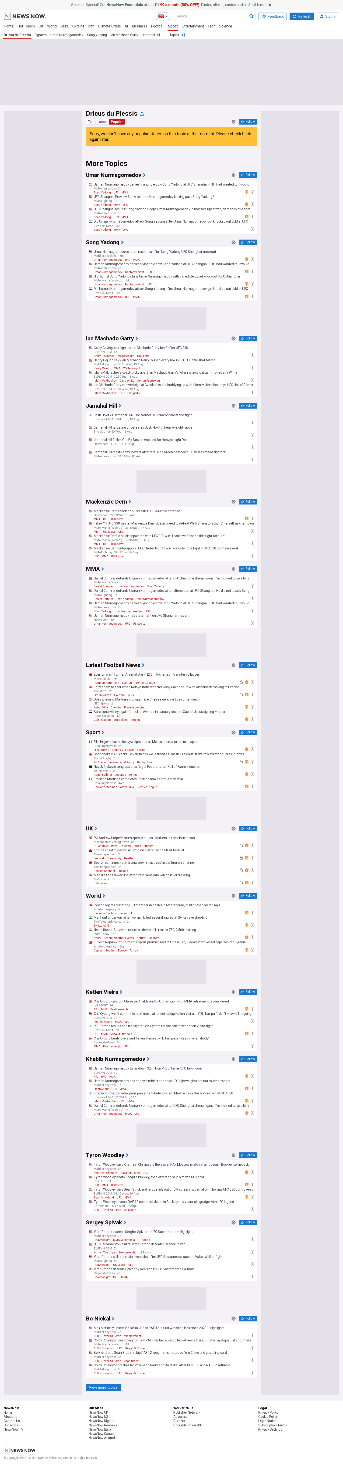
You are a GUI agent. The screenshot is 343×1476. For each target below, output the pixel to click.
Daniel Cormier (103, 586)
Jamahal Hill (151, 35)
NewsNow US (98, 1416)
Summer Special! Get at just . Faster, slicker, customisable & (168, 5)
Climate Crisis (109, 26)
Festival (99, 858)
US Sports (143, 356)
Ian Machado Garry (124, 35)
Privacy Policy (268, 1412)
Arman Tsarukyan (148, 380)
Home (9, 26)
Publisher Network (186, 1412)
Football (157, 26)
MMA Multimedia (121, 1034)
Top (91, 122)
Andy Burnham (144, 846)
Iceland (123, 913)
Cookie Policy (268, 1416)
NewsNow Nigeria (101, 1421)
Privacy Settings (270, 1429)
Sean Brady (131, 1361)
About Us (10, 1416)
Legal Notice (267, 1421)
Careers (179, 1421)
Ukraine (78, 26)
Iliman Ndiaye (102, 695)
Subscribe (11, 1425)
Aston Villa (101, 707)
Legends (120, 774)
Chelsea (116, 707)
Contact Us (12, 1421)
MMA (125, 192)
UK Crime (126, 846)
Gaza (64, 26)
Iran (91, 26)
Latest (102, 122)
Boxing (140, 749)
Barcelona (121, 719)
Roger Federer (103, 774)
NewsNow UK (98, 1412)
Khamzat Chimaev (106, 1172)
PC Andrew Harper (105, 846)
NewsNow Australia (103, 1438)
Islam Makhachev (105, 380)
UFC (116, 192)
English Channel (104, 871)
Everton (127, 682)
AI (126, 26)
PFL (96, 1009)
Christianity (114, 858)
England (123, 871)
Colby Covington (104, 356)
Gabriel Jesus (103, 719)
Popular (117, 122)
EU (133, 913)
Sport (173, 26)
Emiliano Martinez (105, 787)
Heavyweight (102, 1240)
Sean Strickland (104, 1197)
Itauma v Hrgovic (123, 749)
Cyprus (98, 950)
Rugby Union (145, 762)
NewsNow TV (13, 1429)
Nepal (97, 938)
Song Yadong (97, 35)
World (52, 26)
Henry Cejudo (102, 368)
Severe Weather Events (119, 938)
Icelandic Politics (105, 913)
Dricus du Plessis (17, 35)
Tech (211, 26)
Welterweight (125, 356)
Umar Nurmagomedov (66, 35)
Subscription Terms (272, 1425)
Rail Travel (100, 883)
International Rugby (121, 762)
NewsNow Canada (102, 1433)
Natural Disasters (148, 938)
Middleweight (132, 1336)
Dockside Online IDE (187, 1425)
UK (41, 26)
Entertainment (193, 26)
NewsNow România (103, 1425)
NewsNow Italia (100, 1429)
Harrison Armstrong (106, 682)
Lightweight (101, 1089)
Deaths (128, 858)
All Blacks (100, 762)
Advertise (180, 1416)
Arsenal (135, 719)
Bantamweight (134, 272)
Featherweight (119, 1009)
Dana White (126, 380)
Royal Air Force (130, 1172)
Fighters (41, 35)
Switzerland (101, 925)
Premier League (145, 682)
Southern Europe (116, 950)
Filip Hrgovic (101, 749)
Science (225, 26)
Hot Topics (26, 26)
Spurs (130, 695)
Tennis (133, 774)
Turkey (134, 950)
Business (139, 26)
